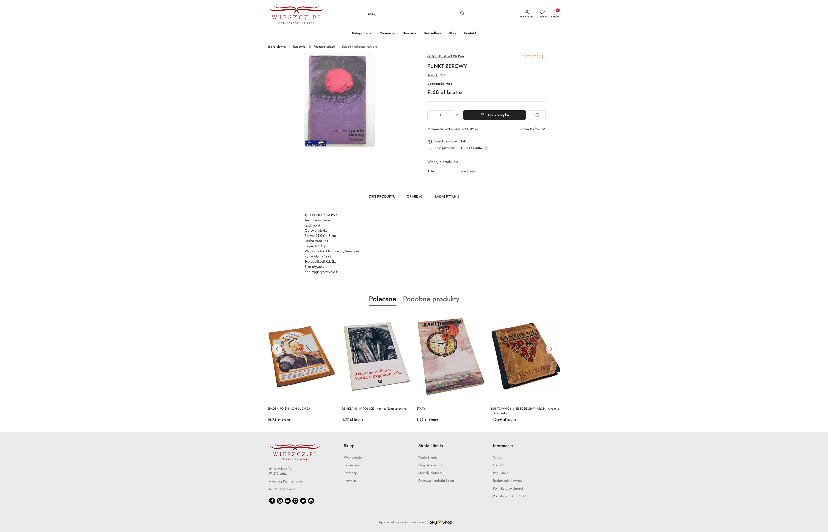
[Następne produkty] (551, 349)
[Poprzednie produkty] (277, 349)
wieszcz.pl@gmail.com (285, 481)
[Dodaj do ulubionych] (537, 115)
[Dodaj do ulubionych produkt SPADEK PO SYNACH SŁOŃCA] (555, 315)
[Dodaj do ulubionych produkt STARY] (406, 315)
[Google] (295, 501)
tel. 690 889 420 (282, 489)
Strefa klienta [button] (430, 446)
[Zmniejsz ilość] (431, 115)
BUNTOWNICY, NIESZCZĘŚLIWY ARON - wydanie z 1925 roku (451, 410)
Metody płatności (431, 472)
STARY (346, 408)
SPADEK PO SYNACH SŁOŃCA (512, 408)
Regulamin (500, 472)
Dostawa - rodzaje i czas (436, 480)
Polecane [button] (382, 299)
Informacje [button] (503, 446)
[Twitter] (303, 501)
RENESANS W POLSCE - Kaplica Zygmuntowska (299, 408)
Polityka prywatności (508, 488)
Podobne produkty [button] (431, 299)
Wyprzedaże (353, 457)
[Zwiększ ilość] (450, 115)
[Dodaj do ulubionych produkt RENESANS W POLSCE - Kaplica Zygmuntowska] (332, 315)
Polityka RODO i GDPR (510, 496)
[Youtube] (288, 501)
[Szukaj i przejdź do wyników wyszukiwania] (462, 14)
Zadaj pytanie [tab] (447, 196)
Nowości (350, 480)
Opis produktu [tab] (382, 196)
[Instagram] (280, 501)
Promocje (351, 472)
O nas (497, 457)
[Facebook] (272, 501)
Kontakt (498, 465)
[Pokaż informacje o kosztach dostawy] (486, 148)
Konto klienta (428, 457)
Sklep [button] (349, 446)
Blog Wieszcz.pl (430, 465)
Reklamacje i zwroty (507, 480)
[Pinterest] (311, 501)
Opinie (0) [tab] (415, 196)
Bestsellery (351, 465)
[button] (361, 33)
